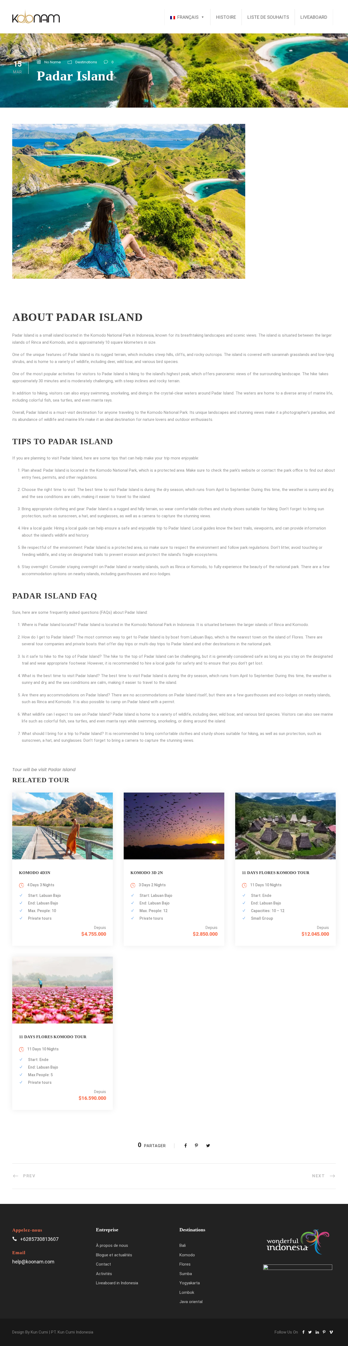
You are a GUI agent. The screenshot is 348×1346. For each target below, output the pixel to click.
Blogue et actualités (114, 1255)
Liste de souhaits (268, 17)
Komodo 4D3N (34, 873)
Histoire (226, 17)
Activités (104, 1273)
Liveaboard (313, 17)
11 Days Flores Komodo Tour (275, 873)
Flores (185, 1264)
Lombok (186, 1292)
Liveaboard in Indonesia (117, 1283)
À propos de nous (112, 1245)
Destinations (86, 62)
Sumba (185, 1273)
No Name (52, 62)
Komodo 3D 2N (146, 873)
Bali (182, 1245)
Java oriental (191, 1301)
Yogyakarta (189, 1283)
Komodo (187, 1255)
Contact (103, 1264)
